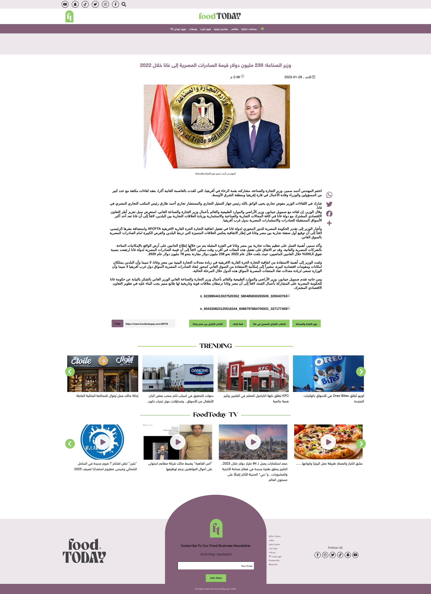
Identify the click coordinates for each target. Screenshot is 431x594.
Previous (361, 372)
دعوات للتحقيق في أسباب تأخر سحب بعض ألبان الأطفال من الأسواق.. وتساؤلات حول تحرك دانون (235, 397)
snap (75, 4)
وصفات (193, 28)
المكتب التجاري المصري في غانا (269, 323)
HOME (262, 28)
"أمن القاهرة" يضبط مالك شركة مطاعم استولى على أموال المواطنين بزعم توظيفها (235, 465)
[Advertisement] (215, 43)
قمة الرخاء (238, 323)
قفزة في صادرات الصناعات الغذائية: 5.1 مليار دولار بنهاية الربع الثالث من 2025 (83, 397)
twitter (95, 4)
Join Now (216, 578)
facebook (115, 4)
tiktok (85, 4)
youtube (65, 4)
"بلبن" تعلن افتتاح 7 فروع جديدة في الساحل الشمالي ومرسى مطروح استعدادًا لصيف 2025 (160, 465)
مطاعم (234, 28)
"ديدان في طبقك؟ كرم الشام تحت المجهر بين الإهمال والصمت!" (85, 465)
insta (105, 4)
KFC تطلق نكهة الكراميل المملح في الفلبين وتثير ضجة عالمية (310, 397)
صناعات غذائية (249, 28)
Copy (117, 323)
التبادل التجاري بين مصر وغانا (208, 323)
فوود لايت (205, 28)
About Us (273, 564)
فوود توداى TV (178, 28)
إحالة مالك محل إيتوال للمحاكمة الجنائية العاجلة (162, 395)
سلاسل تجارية (221, 28)
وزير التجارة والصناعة (306, 323)
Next (70, 372)
